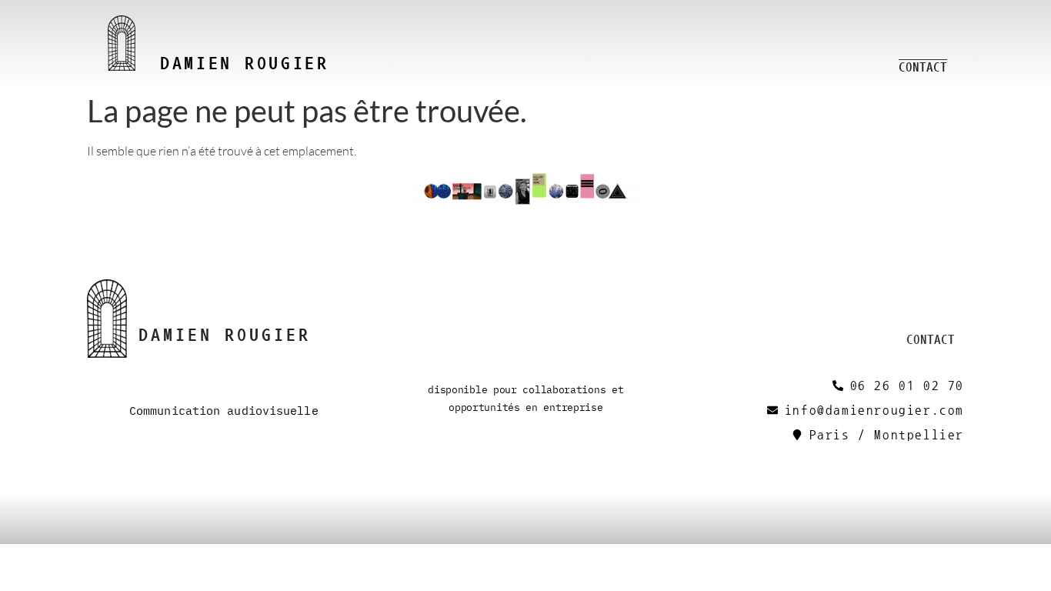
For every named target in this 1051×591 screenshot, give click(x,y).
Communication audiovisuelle (224, 410)
